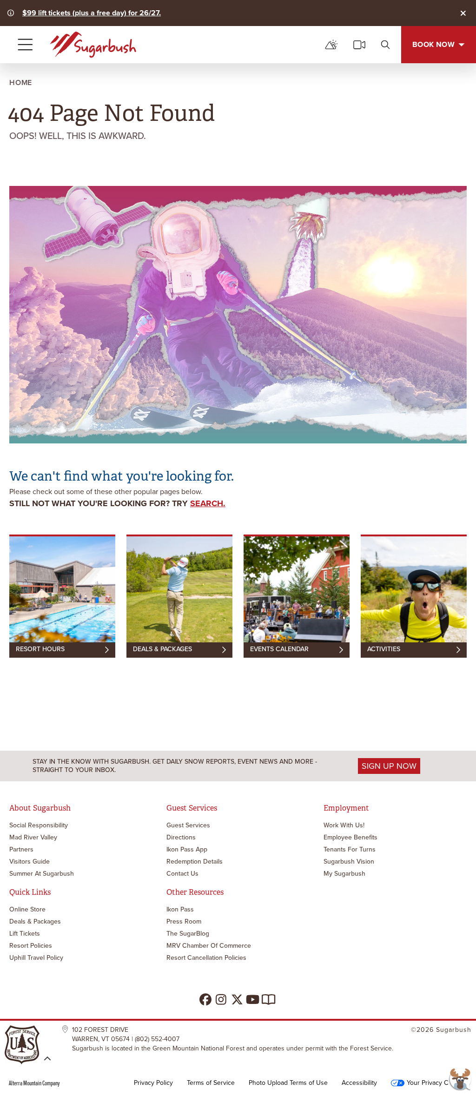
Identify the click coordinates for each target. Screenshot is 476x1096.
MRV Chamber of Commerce (208, 946)
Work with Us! (344, 825)
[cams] (359, 44)
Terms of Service (211, 1083)
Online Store (27, 909)
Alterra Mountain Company (34, 1083)
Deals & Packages (35, 921)
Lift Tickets (24, 933)
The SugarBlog (187, 933)
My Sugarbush (344, 873)
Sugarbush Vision (349, 861)
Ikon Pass (180, 909)
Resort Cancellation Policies (206, 958)
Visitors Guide (29, 861)
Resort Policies (30, 946)
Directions (181, 837)
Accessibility (359, 1083)
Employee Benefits (350, 837)
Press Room (183, 921)
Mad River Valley (33, 837)
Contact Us (182, 873)
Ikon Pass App (186, 849)
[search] (385, 44)
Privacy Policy (153, 1083)
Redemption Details (194, 861)
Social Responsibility (38, 825)
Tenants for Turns (350, 849)
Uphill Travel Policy (36, 958)
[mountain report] (331, 44)
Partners (21, 849)
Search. (207, 503)
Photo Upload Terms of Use (288, 1083)
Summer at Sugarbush (41, 873)
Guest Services (188, 825)
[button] (459, 1079)
